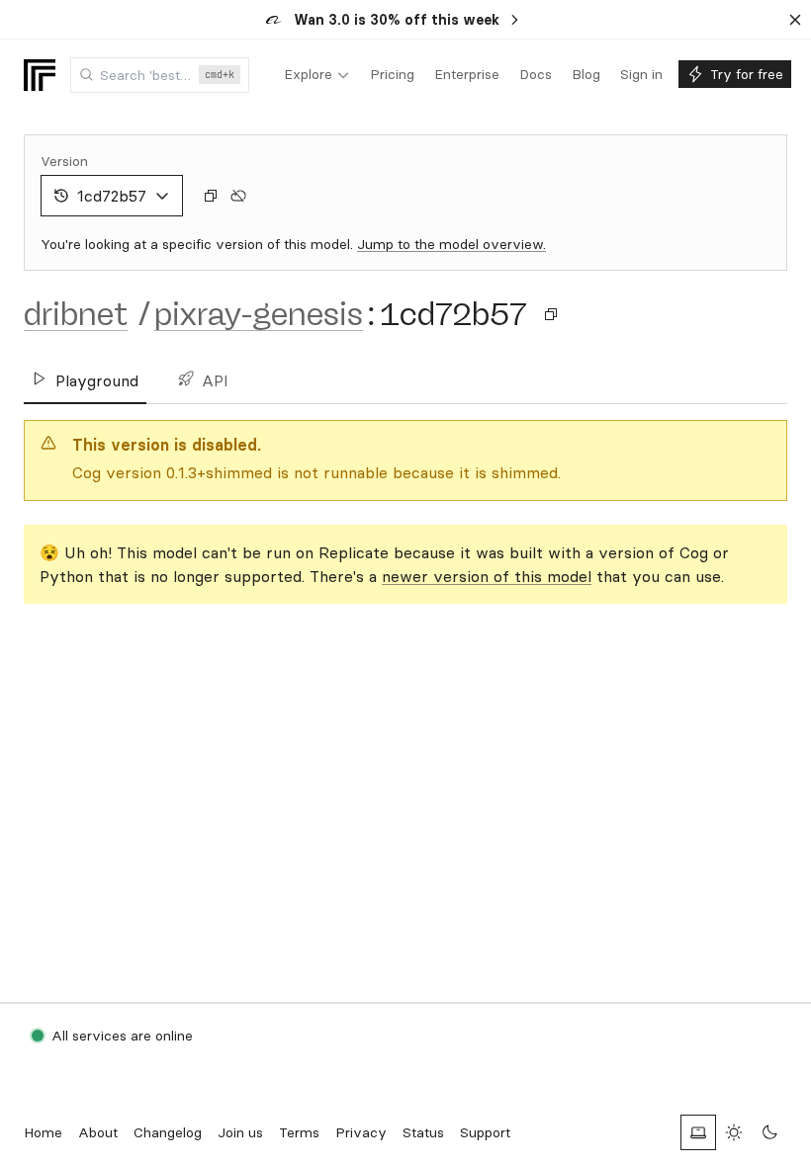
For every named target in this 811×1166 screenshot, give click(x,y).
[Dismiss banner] (795, 20)
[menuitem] (317, 75)
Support (485, 1132)
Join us (240, 1132)
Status (423, 1132)
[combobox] (159, 75)
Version (64, 161)
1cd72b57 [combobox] (111, 196)
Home (43, 1132)
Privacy (361, 1132)
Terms (299, 1132)
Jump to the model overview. (451, 244)
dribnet (76, 314)
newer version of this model (486, 576)
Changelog (168, 1132)
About (98, 1132)
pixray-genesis (258, 314)
